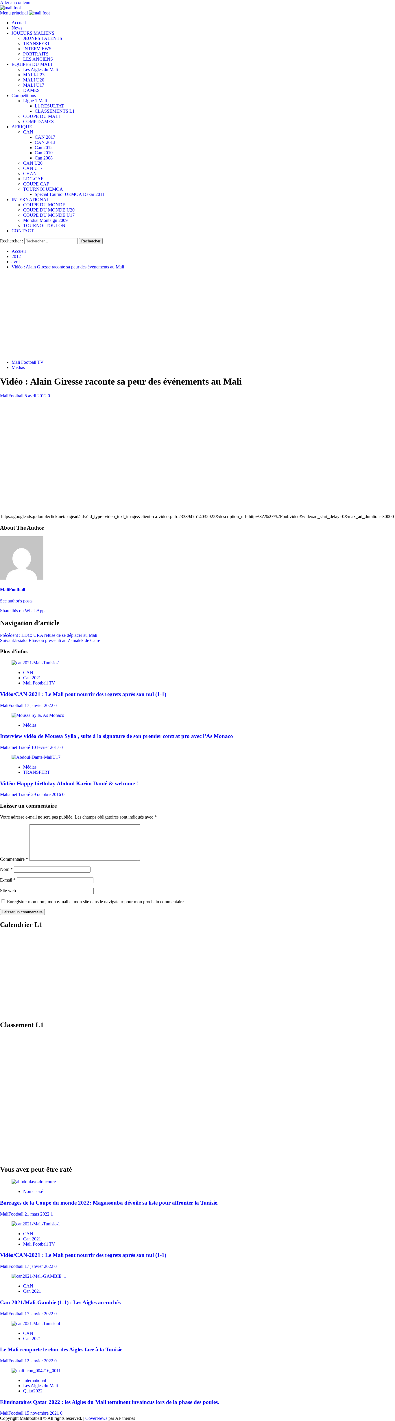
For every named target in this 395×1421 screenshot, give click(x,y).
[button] (14, 12)
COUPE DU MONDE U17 (49, 215)
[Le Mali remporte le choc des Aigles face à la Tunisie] (36, 1323)
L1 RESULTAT (49, 105)
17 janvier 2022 (39, 705)
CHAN (30, 173)
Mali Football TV (28, 362)
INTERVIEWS (37, 48)
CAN (28, 131)
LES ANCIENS (38, 59)
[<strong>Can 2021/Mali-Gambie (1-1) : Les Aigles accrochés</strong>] (39, 1276)
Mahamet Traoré (15, 747)
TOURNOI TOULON (44, 225)
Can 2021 (32, 677)
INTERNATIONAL (30, 199)
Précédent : (48, 635)
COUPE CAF (36, 183)
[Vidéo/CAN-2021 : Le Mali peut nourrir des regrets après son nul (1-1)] (36, 662)
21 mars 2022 (38, 1214)
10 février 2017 (45, 747)
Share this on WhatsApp (22, 610)
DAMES (31, 90)
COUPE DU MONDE (44, 204)
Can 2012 (44, 147)
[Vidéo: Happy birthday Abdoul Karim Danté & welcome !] (36, 757)
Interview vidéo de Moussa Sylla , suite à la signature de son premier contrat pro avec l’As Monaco (116, 736)
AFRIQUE (22, 126)
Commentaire (14, 859)
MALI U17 (33, 85)
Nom (6, 869)
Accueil (19, 22)
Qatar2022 (33, 1390)
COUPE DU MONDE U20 (49, 209)
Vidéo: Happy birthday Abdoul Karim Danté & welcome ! (69, 783)
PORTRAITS (36, 53)
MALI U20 (33, 79)
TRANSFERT (36, 43)
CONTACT (23, 230)
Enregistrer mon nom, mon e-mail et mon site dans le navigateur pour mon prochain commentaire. (96, 901)
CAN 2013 (45, 142)
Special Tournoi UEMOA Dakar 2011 (69, 194)
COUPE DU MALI (41, 116)
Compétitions (24, 95)
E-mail (8, 880)
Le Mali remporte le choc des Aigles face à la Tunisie (61, 1349)
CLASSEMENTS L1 (55, 111)
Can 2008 (44, 157)
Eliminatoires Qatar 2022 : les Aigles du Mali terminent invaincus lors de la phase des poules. (109, 1402)
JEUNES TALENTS (42, 38)
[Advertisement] (197, 314)
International (34, 1380)
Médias (18, 367)
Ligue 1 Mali (35, 100)
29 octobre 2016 (46, 794)
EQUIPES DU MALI (32, 64)
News (17, 27)
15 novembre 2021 (42, 1413)
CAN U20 (33, 163)
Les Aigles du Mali (40, 69)
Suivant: (50, 640)
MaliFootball (12, 395)
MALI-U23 (34, 74)
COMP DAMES (38, 121)
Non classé (33, 1191)
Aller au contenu (15, 2)
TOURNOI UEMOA (43, 189)
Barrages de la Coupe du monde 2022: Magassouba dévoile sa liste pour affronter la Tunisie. (109, 1203)
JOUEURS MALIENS (33, 33)
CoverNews (96, 1418)
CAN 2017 (45, 137)
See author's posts (16, 600)
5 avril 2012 (36, 395)
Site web (8, 890)
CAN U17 (33, 168)
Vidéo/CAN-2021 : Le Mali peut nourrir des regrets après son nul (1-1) (83, 694)
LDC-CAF (33, 178)
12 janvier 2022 (39, 1360)
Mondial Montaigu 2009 (45, 220)
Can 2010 (44, 152)
